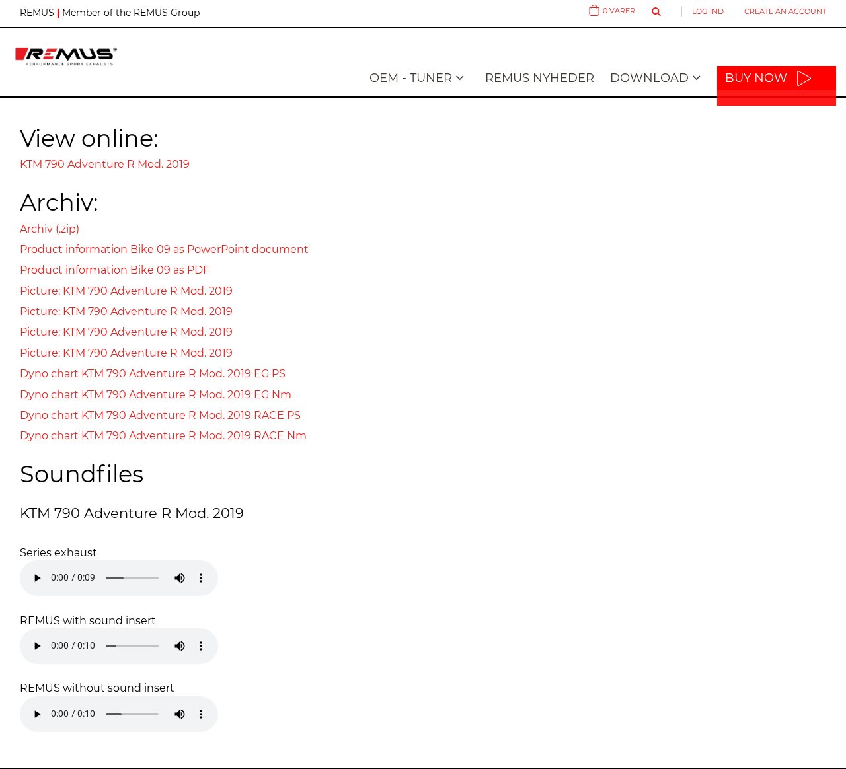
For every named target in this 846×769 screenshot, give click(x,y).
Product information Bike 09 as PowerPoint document (164, 249)
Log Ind (708, 11)
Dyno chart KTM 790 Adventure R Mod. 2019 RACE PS (160, 415)
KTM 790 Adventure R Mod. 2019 (105, 164)
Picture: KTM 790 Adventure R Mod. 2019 (126, 291)
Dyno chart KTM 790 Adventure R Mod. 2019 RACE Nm (163, 435)
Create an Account (785, 11)
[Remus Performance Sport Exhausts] (66, 56)
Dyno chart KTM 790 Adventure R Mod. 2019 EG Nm (155, 394)
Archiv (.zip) (49, 229)
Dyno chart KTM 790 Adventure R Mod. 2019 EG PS (153, 373)
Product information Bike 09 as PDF (115, 270)
